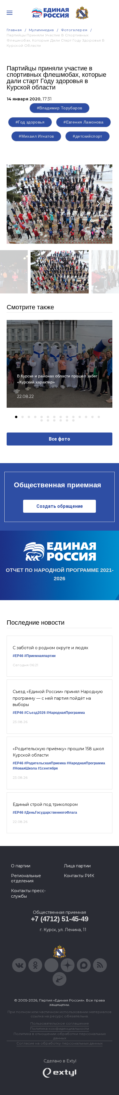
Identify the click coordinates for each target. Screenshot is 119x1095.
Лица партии (77, 865)
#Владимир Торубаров (59, 108)
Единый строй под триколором (45, 804)
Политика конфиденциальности (59, 1028)
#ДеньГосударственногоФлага (50, 813)
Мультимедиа (41, 30)
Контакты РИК (79, 875)
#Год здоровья (30, 122)
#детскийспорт (87, 136)
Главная (14, 30)
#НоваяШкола (25, 768)
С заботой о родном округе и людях (50, 647)
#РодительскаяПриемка (45, 763)
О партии (20, 865)
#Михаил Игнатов (36, 136)
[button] (16, 417)
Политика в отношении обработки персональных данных (60, 1036)
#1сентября (48, 768)
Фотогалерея (74, 30)
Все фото (59, 439)
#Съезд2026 (35, 713)
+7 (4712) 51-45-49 (59, 919)
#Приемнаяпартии (39, 656)
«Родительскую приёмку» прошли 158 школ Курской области (58, 752)
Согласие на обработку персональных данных (59, 1043)
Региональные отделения (26, 878)
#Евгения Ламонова (83, 122)
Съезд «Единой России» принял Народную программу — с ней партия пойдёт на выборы (58, 698)
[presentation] (20, 204)
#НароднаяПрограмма (66, 713)
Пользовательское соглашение (59, 1023)
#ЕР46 (18, 656)
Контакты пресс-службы (28, 893)
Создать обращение (59, 506)
